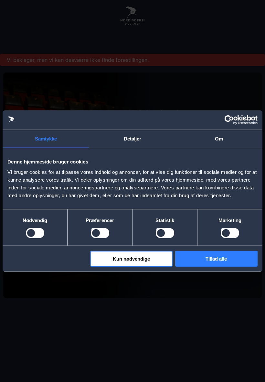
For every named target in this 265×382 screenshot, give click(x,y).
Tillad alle (216, 258)
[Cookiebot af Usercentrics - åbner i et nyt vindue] (229, 120)
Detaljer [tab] (133, 138)
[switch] (100, 233)
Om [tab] (219, 138)
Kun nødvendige (131, 258)
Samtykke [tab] (46, 138)
